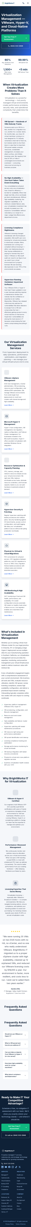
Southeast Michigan (6, 1209)
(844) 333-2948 (16, 46)
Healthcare (20, 1175)
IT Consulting (5, 1186)
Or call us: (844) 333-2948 (15, 1135)
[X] (20, 1167)
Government (20, 1189)
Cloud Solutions (5, 1180)
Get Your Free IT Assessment (10, 38)
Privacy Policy (10, 1224)
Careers (19, 1203)
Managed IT (4, 1175)
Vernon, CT (4, 1212)
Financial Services (22, 1183)
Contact (19, 1209)
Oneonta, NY (5, 1203)
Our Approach (21, 1200)
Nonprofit (19, 1186)
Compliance (4, 1189)
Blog (18, 1206)
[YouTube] (6, 1167)
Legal (18, 1180)
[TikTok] (16, 1167)
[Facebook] (9, 1167)
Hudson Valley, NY (6, 1200)
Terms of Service (20, 1224)
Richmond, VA (5, 1197)
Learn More (8, 405)
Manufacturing (21, 1178)
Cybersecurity (5, 1178)
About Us (19, 1197)
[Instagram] (13, 1167)
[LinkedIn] (2, 1167)
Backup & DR (5, 1183)
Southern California (6, 1206)
